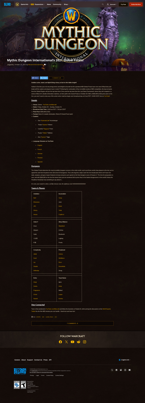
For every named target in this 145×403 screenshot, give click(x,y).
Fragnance (36, 290)
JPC (34, 206)
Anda (60, 286)
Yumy (60, 198)
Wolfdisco (62, 258)
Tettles (45, 133)
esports (38, 317)
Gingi (35, 282)
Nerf (34, 198)
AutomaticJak (45, 120)
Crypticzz (61, 214)
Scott (35, 258)
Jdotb (35, 254)
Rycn (60, 262)
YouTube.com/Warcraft (49, 104)
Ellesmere (36, 202)
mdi (43, 317)
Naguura (46, 129)
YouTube (107, 96)
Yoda (60, 210)
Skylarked (62, 226)
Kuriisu (61, 298)
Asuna (35, 214)
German (40, 153)
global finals (49, 317)
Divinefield (62, 266)
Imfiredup (36, 270)
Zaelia (35, 286)
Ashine (61, 254)
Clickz (35, 294)
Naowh (35, 298)
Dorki (60, 206)
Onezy (35, 210)
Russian (40, 157)
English (40, 145)
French (40, 149)
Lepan (60, 294)
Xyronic (43, 137)
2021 (56, 317)
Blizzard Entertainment (35, 65)
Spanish (40, 162)
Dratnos (45, 124)
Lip (34, 262)
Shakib (35, 266)
